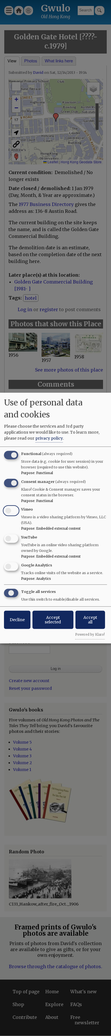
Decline (17, 619)
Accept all (90, 620)
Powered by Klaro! (90, 635)
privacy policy (49, 438)
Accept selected (53, 620)
